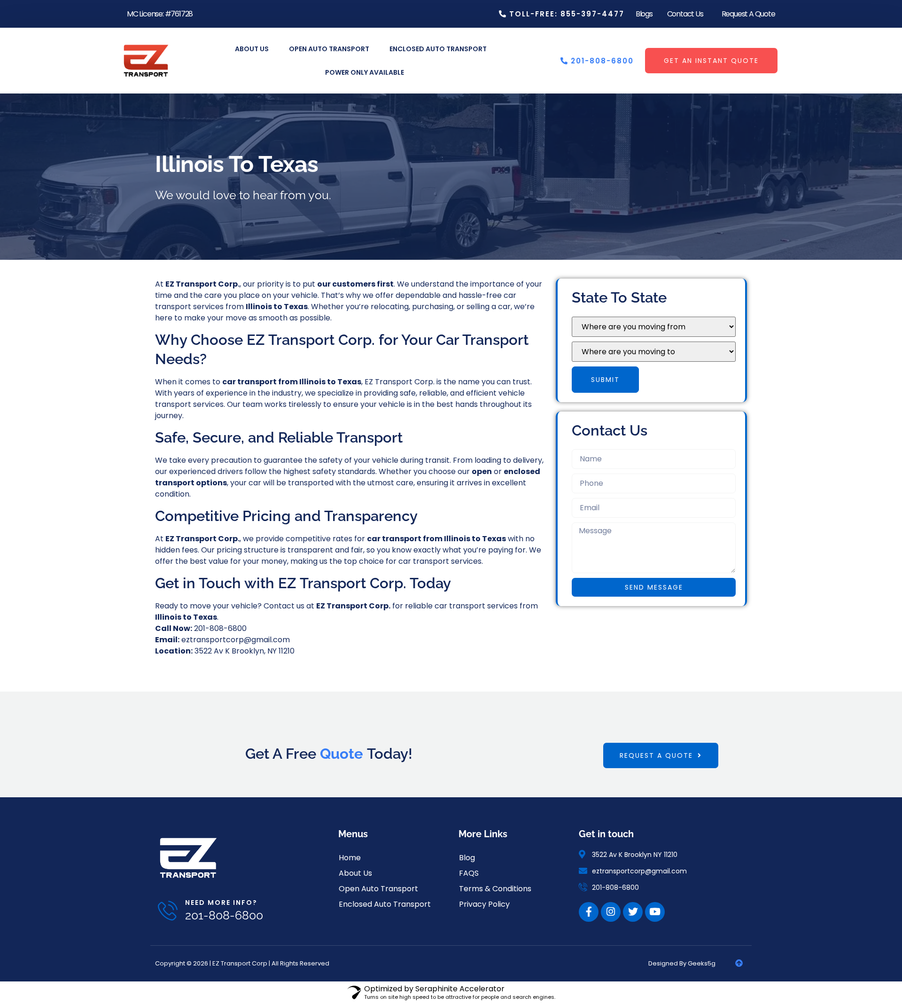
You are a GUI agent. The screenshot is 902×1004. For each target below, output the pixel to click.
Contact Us (685, 13)
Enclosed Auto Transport (438, 49)
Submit (605, 379)
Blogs (644, 13)
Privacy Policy (484, 904)
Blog (467, 857)
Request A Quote (748, 13)
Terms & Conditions (495, 888)
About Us (252, 49)
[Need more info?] (168, 910)
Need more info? (221, 902)
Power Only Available (364, 72)
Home (350, 857)
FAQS (469, 873)
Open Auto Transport (329, 49)
